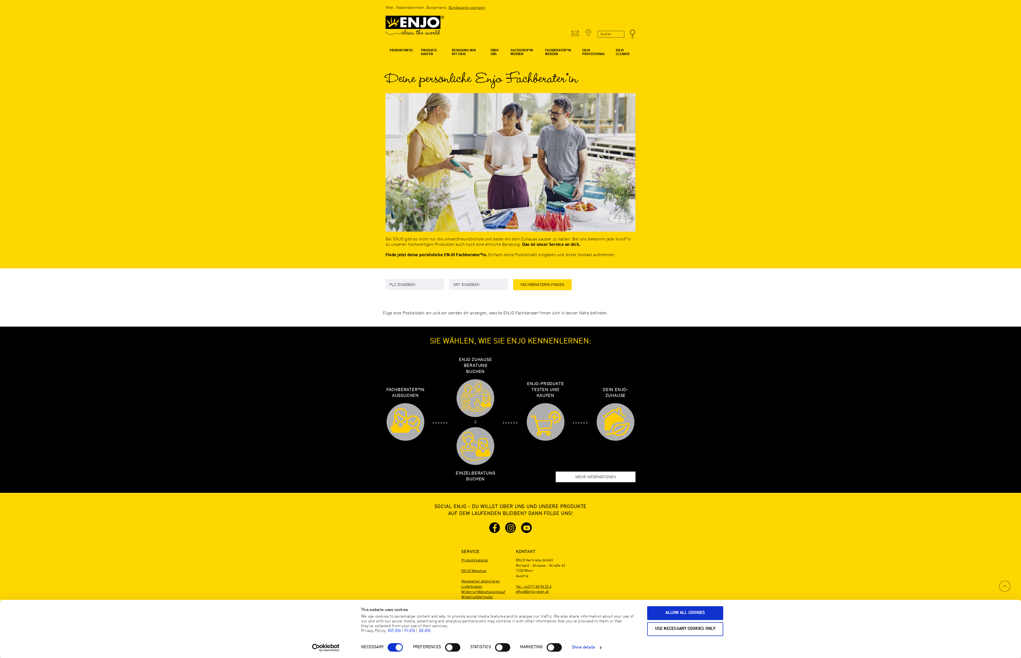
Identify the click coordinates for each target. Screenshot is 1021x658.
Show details (583, 647)
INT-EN (394, 631)
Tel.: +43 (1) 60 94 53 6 (533, 587)
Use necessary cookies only (685, 629)
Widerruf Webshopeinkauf (483, 592)
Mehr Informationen (595, 477)
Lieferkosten (472, 587)
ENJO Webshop (474, 571)
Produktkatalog (474, 560)
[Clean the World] (415, 28)
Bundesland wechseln (467, 8)
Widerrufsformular (477, 597)
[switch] (452, 647)
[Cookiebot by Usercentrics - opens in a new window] (326, 648)
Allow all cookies (685, 613)
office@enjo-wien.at (532, 592)
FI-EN (409, 631)
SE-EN (425, 631)
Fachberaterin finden (542, 285)
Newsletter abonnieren (480, 581)
